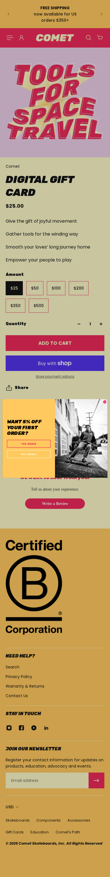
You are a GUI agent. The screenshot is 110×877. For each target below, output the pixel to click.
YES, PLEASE (28, 444)
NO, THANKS (28, 454)
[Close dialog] (104, 402)
